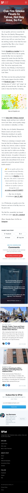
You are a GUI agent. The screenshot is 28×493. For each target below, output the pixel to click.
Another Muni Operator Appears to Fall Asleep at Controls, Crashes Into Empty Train (14, 288)
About (2, 455)
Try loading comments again (14, 255)
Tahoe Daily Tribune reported (15, 118)
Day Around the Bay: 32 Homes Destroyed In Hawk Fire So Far (14, 281)
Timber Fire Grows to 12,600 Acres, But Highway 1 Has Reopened (14, 295)
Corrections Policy (5, 463)
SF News (9, 8)
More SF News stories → (14, 300)
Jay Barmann (17, 8)
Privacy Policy (4, 487)
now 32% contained (19, 215)
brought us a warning (12, 51)
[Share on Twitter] (6, 343)
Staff (2, 458)
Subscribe (14, 407)
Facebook (3, 472)
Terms (2, 489)
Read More (22, 418)
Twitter (3, 475)
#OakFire (16, 176)
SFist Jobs (3, 446)
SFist (4, 431)
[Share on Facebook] (9, 343)
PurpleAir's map (9, 82)
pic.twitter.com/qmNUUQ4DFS (14, 190)
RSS (2, 477)
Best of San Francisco (6, 448)
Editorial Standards (5, 460)
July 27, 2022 (18, 196)
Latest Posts (4, 443)
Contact (3, 465)
